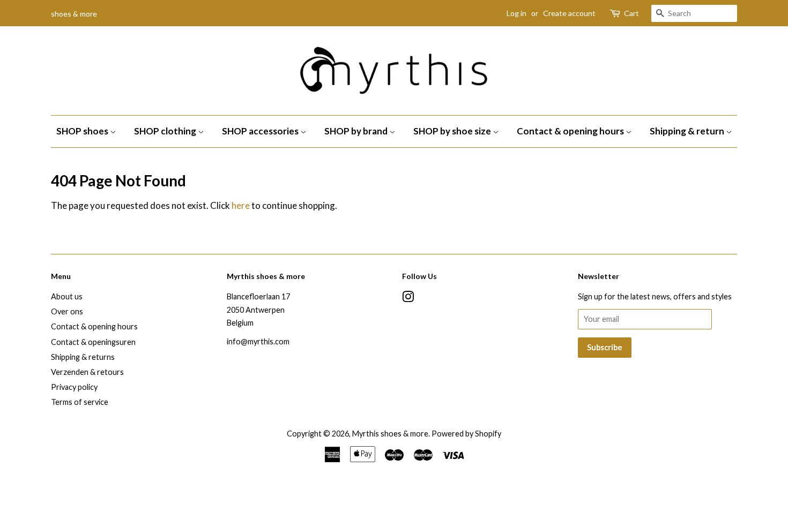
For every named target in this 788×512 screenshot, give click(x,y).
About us (67, 296)
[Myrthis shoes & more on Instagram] (408, 298)
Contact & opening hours (571, 131)
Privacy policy (74, 386)
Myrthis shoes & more (390, 433)
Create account (569, 13)
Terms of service (79, 401)
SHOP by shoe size (453, 131)
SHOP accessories (261, 131)
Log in (516, 13)
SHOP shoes (83, 131)
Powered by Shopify (466, 433)
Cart (631, 13)
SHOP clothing (166, 131)
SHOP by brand (356, 131)
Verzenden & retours (87, 372)
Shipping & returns (83, 357)
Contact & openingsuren (93, 342)
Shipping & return (688, 131)
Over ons (67, 311)
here (241, 205)
